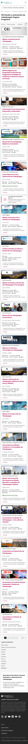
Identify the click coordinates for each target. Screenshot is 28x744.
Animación (20, 24)
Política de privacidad (16, 740)
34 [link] (22, 637)
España (3, 652)
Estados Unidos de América (8, 647)
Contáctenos (4, 733)
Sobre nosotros (4, 727)
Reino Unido (4, 645)
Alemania (3, 656)
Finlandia (3, 661)
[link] (25, 637)
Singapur (3, 663)
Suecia (3, 666)
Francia (3, 659)
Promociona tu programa (7, 730)
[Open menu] (25, 2)
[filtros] (25, 24)
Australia (3, 649)
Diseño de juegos (11, 24)
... (19, 638)
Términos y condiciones (6, 740)
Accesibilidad (24, 740)
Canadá (3, 654)
